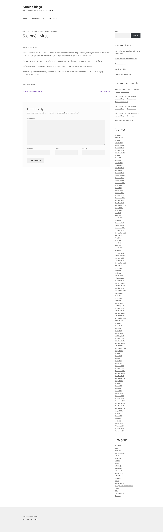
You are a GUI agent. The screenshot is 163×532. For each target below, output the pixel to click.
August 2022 (119, 138)
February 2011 (119, 250)
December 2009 (120, 283)
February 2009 (119, 306)
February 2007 (119, 366)
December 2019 (120, 153)
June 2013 (118, 185)
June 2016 (118, 158)
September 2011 (120, 233)
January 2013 (119, 195)
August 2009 (119, 293)
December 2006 (120, 371)
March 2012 (119, 218)
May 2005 (118, 418)
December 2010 (120, 255)
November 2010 (120, 258)
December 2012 (120, 198)
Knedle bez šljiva (120, 69)
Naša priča (118, 471)
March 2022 (119, 143)
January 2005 (119, 428)
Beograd (118, 446)
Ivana (41, 32)
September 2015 (120, 170)
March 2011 (119, 248)
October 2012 (119, 203)
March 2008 (119, 333)
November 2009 (120, 286)
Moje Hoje (118, 466)
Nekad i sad (119, 473)
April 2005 (118, 421)
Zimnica (118, 496)
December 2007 (120, 341)
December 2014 (120, 175)
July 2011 (118, 238)
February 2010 (119, 278)
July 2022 (118, 140)
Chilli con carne (120, 64)
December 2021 (120, 145)
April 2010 (118, 273)
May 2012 (118, 213)
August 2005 (119, 411)
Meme (117, 463)
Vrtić (116, 491)
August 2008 (119, 321)
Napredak (118, 468)
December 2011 (120, 225)
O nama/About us (37, 18)
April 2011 (118, 245)
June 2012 (118, 210)
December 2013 (120, 180)
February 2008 (119, 336)
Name (30, 148)
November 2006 (120, 373)
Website (85, 148)
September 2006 (120, 378)
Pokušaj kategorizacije (33, 91)
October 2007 (119, 346)
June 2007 (118, 356)
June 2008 (118, 326)
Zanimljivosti (119, 493)
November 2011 (120, 228)
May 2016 (118, 160)
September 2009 (120, 291)
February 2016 (119, 165)
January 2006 (119, 398)
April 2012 (118, 215)
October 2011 (119, 230)
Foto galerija (52, 18)
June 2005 (118, 416)
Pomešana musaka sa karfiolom (126, 59)
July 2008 (118, 323)
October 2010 (119, 261)
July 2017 (118, 155)
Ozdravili (103, 91)
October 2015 (119, 168)
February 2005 (119, 426)
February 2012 (119, 220)
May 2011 (118, 243)
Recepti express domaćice (124, 486)
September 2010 (120, 263)
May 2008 (118, 328)
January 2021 (119, 148)
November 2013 (120, 183)
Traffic (117, 488)
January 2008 (119, 338)
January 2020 (119, 150)
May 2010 (118, 270)
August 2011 (119, 235)
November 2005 (120, 403)
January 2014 (119, 178)
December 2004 (120, 431)
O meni (117, 476)
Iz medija (118, 458)
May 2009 (118, 301)
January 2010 (119, 281)
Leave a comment (51, 32)
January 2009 (119, 308)
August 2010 (119, 265)
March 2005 (119, 423)
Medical (32, 84)
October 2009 (119, 288)
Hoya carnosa (131, 109)
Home (25, 18)
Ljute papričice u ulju (122, 92)
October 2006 (119, 376)
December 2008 (120, 311)
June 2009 (118, 298)
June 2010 (118, 268)
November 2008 (120, 313)
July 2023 (118, 135)
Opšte (117, 481)
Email (57, 148)
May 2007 (118, 358)
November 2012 (120, 200)
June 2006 (118, 386)
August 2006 (119, 381)
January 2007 (119, 368)
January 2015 (119, 173)
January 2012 (119, 223)
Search (117, 31)
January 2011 (119, 253)
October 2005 (119, 406)
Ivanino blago (32, 7)
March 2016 (119, 163)
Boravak (118, 451)
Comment (31, 118)
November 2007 (120, 343)
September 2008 (120, 318)
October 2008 (119, 316)
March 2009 (119, 303)
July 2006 (118, 383)
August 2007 (119, 351)
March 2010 (119, 276)
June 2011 (118, 240)
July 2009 (118, 296)
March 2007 (119, 363)
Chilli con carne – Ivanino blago (126, 89)
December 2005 (120, 401)
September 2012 (120, 205)
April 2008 (118, 331)
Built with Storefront (31, 519)
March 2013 (119, 190)
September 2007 (120, 348)
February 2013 (119, 193)
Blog (116, 448)
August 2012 (119, 208)
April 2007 (118, 361)
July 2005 (118, 413)
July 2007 (118, 353)
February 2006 (119, 396)
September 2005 (120, 408)
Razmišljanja (119, 483)
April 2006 (118, 391)
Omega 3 (118, 478)
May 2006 (118, 388)
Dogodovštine (120, 453)
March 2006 (119, 393)
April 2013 (118, 188)
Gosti (117, 456)
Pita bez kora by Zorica (123, 74)
